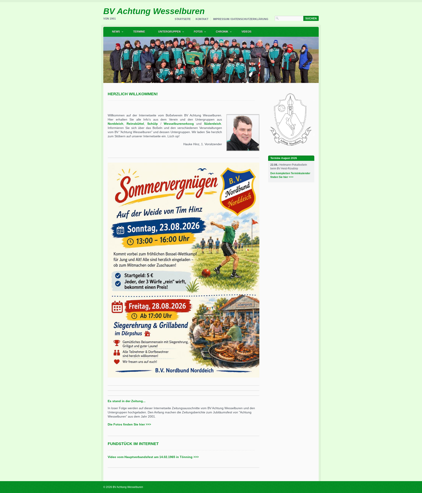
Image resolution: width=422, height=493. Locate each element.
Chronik (222, 31)
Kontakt (202, 19)
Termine (139, 31)
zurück (98, 58)
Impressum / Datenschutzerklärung (240, 19)
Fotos (198, 31)
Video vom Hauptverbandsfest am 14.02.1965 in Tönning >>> (153, 457)
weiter (323, 58)
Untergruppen (169, 31)
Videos (246, 31)
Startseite (183, 19)
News (116, 31)
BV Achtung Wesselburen (154, 11)
